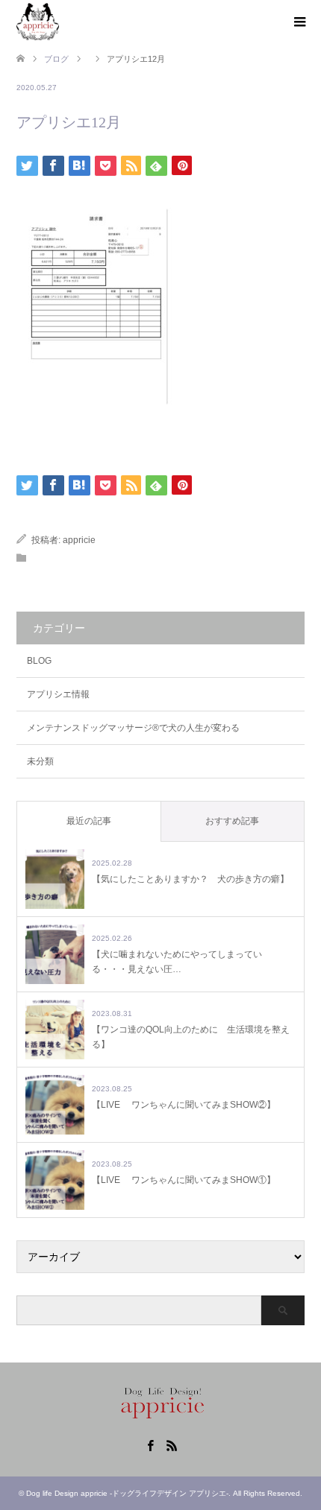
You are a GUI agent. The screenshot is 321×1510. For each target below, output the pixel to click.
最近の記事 (88, 821)
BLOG (39, 661)
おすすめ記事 (232, 821)
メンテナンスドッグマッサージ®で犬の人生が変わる (133, 728)
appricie (79, 540)
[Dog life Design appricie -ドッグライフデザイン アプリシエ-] (37, 21)
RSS (171, 1444)
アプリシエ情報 (58, 694)
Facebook (150, 1444)
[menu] (298, 22)
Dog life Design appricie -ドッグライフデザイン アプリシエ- (127, 1493)
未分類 (40, 761)
